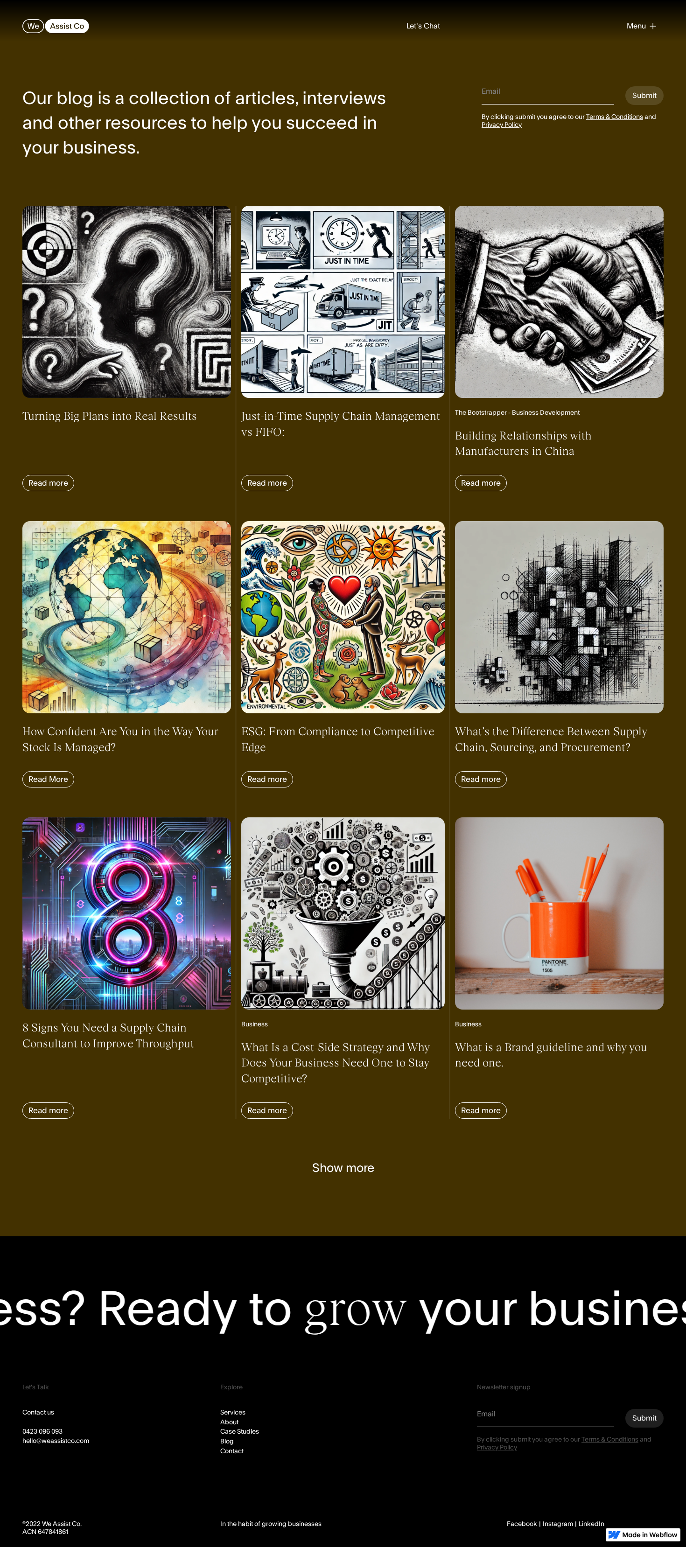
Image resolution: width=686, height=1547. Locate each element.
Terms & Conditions (614, 117)
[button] (641, 26)
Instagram (558, 1524)
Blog (227, 1441)
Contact (232, 1451)
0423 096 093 (42, 1432)
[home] (55, 26)
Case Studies (239, 1432)
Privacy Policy (502, 125)
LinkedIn (591, 1524)
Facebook (522, 1524)
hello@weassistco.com (55, 1441)
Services (232, 1412)
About (229, 1422)
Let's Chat (423, 26)
